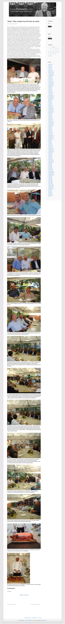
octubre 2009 (51, 160)
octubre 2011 (51, 137)
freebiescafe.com (44, 620)
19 (58, 51)
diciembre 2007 (51, 184)
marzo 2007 (51, 194)
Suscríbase (39, 617)
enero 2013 (50, 120)
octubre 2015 (51, 84)
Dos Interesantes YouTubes (11, 604)
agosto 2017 (51, 64)
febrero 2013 (51, 119)
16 (53, 51)
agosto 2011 (51, 139)
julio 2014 (50, 100)
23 (53, 52)
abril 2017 (50, 68)
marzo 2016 (51, 78)
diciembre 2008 (51, 171)
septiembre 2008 (51, 174)
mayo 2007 (50, 192)
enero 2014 (50, 107)
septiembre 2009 (51, 161)
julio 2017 (50, 65)
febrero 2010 (51, 159)
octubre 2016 (51, 74)
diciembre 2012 (51, 121)
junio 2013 (50, 115)
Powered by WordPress (28, 620)
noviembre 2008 (51, 172)
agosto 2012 (51, 126)
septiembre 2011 (51, 138)
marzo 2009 (51, 168)
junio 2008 (50, 178)
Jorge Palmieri (15, 23)
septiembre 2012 (51, 125)
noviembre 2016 (51, 73)
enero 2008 (50, 183)
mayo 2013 (50, 116)
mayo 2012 (50, 129)
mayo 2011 (50, 142)
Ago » (51, 55)
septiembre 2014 (51, 98)
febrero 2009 (51, 169)
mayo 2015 (50, 89)
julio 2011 (50, 140)
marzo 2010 (51, 158)
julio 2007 (50, 190)
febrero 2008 (51, 182)
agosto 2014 (51, 99)
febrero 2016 (51, 79)
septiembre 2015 (51, 85)
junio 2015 (50, 88)
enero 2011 (50, 147)
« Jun (49, 55)
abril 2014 (50, 104)
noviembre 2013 (51, 109)
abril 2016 (50, 77)
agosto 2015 (51, 86)
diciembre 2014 (51, 95)
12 (58, 50)
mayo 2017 (50, 67)
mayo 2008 (50, 179)
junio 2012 (50, 128)
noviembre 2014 (51, 96)
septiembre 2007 (51, 188)
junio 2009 (50, 164)
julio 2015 (50, 87)
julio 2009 (50, 163)
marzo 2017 (51, 69)
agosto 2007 (51, 189)
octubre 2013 (51, 110)
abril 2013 (50, 117)
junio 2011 (50, 141)
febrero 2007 (51, 195)
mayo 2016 (50, 76)
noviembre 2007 (51, 185)
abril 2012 (50, 130)
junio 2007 (50, 191)
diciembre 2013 (51, 108)
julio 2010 (50, 153)
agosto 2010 (51, 152)
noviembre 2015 (51, 83)
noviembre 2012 (51, 122)
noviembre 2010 (51, 149)
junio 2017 (50, 66)
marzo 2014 (51, 105)
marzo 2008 (51, 181)
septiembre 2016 (51, 75)
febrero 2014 (51, 106)
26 (58, 52)
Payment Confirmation (27, 617)
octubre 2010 (51, 150)
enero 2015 (50, 94)
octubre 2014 (51, 97)
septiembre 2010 (51, 151)
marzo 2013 (51, 118)
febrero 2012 (51, 132)
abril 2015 (50, 90)
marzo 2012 (51, 131)
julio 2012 (50, 127)
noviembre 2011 (51, 136)
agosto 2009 (51, 162)
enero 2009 (50, 170)
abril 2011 (50, 143)
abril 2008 (50, 180)
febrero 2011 (51, 146)
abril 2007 (50, 193)
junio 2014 (50, 101)
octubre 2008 (51, 173)
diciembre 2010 (51, 148)
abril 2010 (50, 157)
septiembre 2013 (51, 111)
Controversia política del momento (35, 604)
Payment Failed (34, 617)
